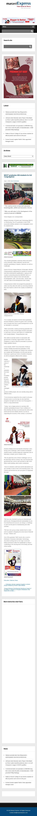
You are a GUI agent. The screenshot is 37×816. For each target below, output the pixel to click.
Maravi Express (15, 810)
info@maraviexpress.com (21, 812)
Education (6, 580)
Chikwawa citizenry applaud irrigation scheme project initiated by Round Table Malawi (17, 585)
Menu (4, 26)
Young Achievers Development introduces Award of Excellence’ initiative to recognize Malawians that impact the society (17, 589)
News (16, 580)
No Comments (15, 181)
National (12, 580)
